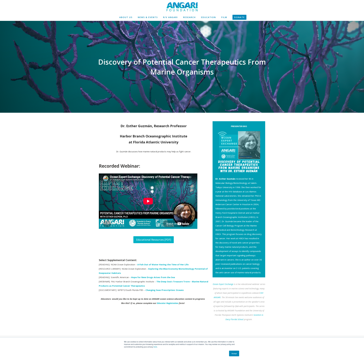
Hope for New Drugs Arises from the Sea (153, 277)
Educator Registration (167, 303)
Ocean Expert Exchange (223, 284)
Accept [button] (234, 353)
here (155, 347)
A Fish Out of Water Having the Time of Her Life (163, 264)
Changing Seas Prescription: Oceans (164, 290)
